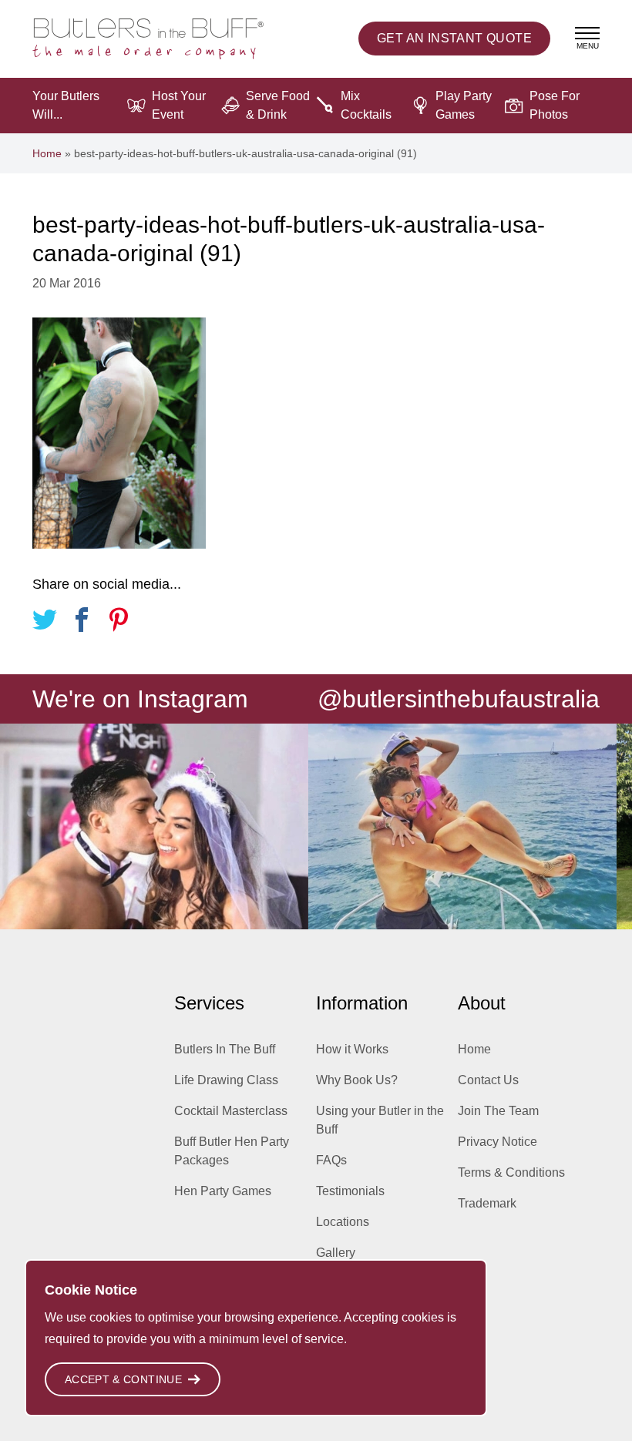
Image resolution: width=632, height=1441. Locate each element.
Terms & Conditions (511, 1172)
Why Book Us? (357, 1080)
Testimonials (350, 1190)
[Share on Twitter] (44, 622)
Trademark (487, 1203)
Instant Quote (454, 38)
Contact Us (488, 1080)
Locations (342, 1221)
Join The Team (498, 1110)
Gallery (335, 1252)
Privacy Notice (497, 1141)
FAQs (331, 1160)
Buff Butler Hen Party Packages (231, 1151)
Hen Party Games (222, 1190)
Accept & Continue (123, 1379)
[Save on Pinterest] (118, 622)
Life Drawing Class (226, 1080)
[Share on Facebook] (81, 622)
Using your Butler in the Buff (380, 1120)
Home (47, 153)
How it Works (352, 1049)
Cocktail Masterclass (230, 1110)
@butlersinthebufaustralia (459, 699)
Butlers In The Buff (224, 1049)
